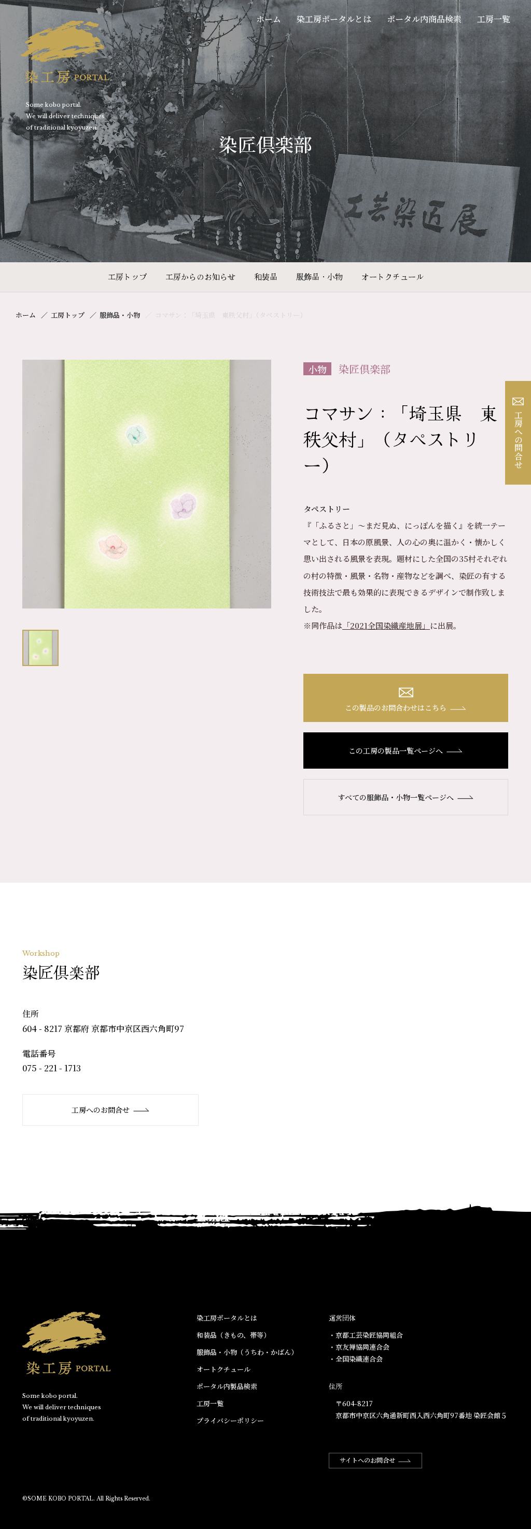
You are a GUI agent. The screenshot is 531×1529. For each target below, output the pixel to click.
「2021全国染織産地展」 (386, 625)
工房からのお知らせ (200, 276)
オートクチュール (392, 276)
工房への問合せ (518, 439)
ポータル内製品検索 (227, 1386)
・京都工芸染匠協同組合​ (366, 1335)
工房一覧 (493, 19)
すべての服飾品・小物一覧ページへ (396, 797)
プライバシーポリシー (230, 1420)
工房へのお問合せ (101, 1110)
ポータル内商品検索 (424, 19)
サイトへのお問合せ (367, 1459)
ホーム (268, 19)
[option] (146, 484)
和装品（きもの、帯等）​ (233, 1335)
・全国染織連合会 (356, 1359)
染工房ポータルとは (334, 19)
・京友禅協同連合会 (359, 1347)
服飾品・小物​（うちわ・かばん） (247, 1352)
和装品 (265, 276)
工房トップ (127, 276)
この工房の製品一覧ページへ (395, 750)
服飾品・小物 (319, 276)
